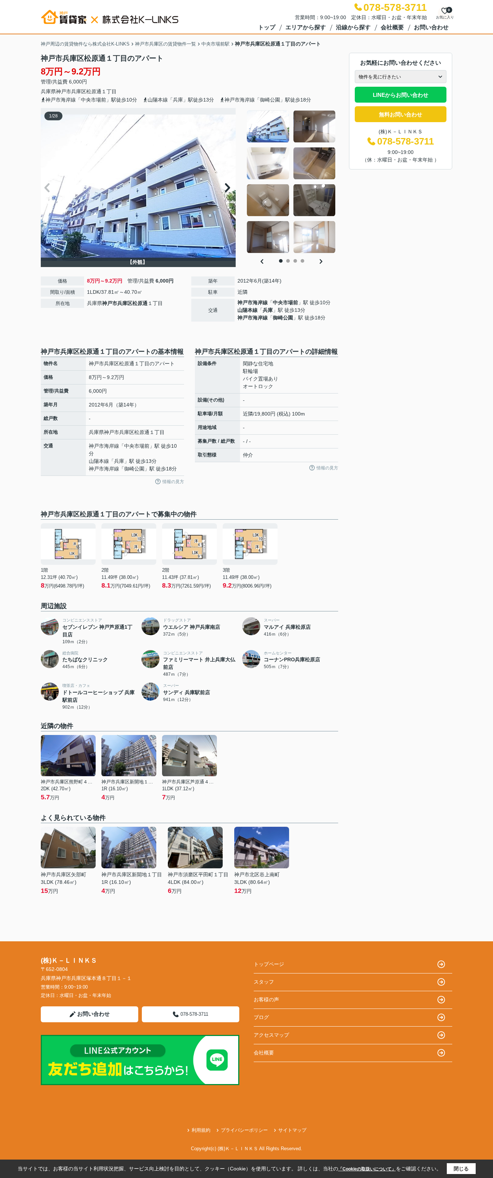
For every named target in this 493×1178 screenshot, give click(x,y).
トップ (266, 27)
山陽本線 (247, 310)
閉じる (461, 1168)
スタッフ (264, 982)
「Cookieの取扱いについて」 (367, 1168)
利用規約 (201, 1130)
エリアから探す (305, 27)
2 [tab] (288, 261)
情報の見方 (173, 481)
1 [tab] (281, 261)
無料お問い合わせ (400, 114)
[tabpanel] (291, 181)
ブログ (261, 1017)
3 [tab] (295, 261)
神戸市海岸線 (252, 302)
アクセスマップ (271, 1035)
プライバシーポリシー (244, 1130)
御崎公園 (283, 318)
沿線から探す (353, 27)
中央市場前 (285, 302)
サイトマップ (292, 1130)
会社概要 (392, 27)
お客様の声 (266, 999)
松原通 (93, 91)
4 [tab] (302, 261)
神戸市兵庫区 (71, 91)
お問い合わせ (431, 27)
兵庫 (268, 310)
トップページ (269, 964)
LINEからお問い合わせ (400, 95)
